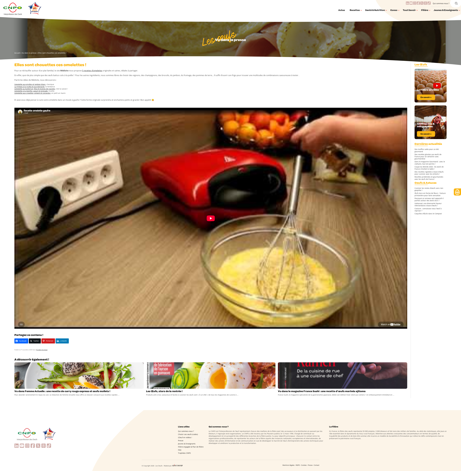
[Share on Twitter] (21, 386)
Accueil (17, 53)
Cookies (304, 465)
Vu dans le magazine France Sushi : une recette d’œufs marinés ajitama (322, 391)
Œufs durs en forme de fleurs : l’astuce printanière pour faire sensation (430, 194)
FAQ (179, 450)
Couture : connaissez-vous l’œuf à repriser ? (428, 210)
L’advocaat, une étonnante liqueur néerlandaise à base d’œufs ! (428, 204)
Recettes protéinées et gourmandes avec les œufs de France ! (429, 178)
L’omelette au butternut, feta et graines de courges (34, 89)
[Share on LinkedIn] (26, 386)
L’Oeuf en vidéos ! (185, 437)
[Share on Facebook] (16, 386)
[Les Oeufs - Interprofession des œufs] (13, 8)
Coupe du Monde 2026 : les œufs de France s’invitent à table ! (429, 168)
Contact (316, 465)
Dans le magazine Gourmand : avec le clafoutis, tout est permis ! (430, 163)
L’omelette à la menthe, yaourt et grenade (31, 91)
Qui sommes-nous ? (441, 3)
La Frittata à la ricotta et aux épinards (29, 87)
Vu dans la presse (29, 53)
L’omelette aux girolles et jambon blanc (30, 84)
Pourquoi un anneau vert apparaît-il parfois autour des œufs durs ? (429, 199)
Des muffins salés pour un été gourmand (427, 150)
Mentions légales (288, 465)
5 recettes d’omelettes (92, 70)
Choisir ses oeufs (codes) (188, 434)
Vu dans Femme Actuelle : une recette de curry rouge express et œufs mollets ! (62, 391)
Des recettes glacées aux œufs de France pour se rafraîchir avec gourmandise (428, 156)
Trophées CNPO (184, 453)
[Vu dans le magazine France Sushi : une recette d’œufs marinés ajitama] (342, 375)
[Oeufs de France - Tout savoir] (34, 8)
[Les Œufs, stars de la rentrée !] (210, 375)
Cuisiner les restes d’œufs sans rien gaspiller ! (429, 189)
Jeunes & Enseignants (186, 444)
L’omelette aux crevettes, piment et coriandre (32, 93)
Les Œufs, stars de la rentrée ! (164, 391)
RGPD (298, 465)
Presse (180, 440)
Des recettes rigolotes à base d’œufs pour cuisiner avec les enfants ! (429, 173)
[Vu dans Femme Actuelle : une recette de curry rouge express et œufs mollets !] (79, 375)
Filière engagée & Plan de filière (190, 447)
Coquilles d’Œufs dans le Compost (428, 214)
